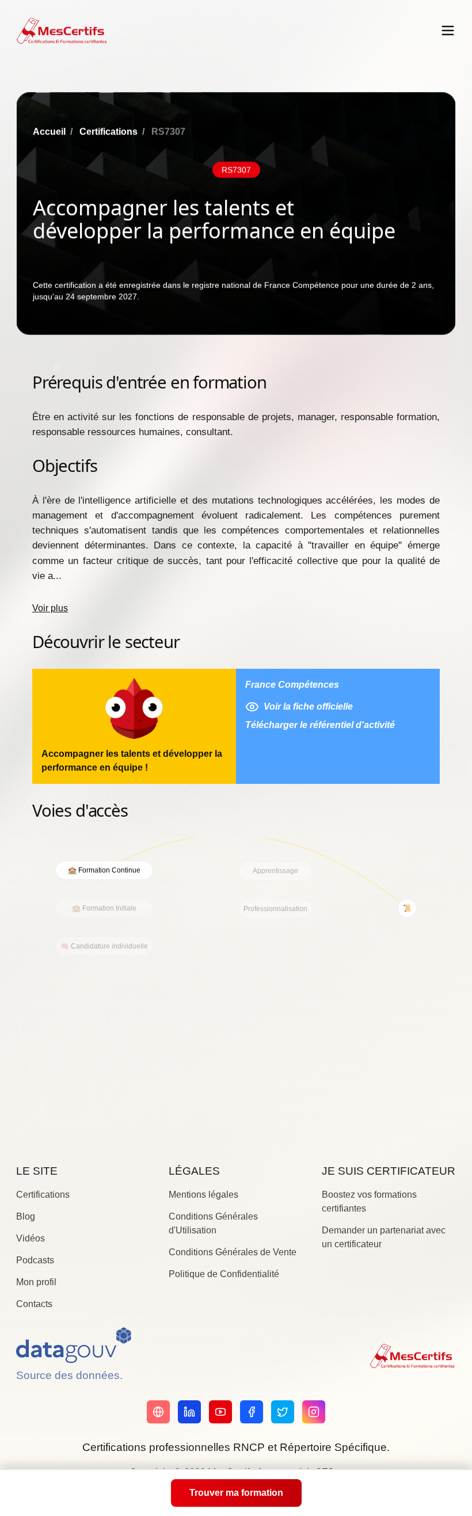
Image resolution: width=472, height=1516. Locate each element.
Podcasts (35, 1260)
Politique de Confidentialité (224, 1274)
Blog (25, 1216)
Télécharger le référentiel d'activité (320, 725)
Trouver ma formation (236, 1493)
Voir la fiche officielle (308, 706)
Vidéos (30, 1238)
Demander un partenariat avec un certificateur (384, 1237)
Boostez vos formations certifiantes (369, 1201)
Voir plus (50, 608)
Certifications (108, 131)
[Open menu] (448, 30)
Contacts (34, 1304)
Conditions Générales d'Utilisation (213, 1223)
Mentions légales (203, 1194)
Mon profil (36, 1282)
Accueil (49, 131)
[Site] (158, 1411)
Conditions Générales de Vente (232, 1252)
